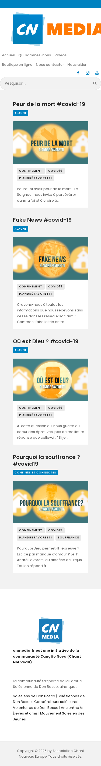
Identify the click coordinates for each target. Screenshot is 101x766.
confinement (31, 171)
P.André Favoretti (35, 178)
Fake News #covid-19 (42, 220)
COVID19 (55, 171)
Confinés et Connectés (35, 472)
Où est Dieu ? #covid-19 (45, 341)
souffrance (68, 537)
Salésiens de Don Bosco (34, 696)
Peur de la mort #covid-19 (49, 104)
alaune (21, 113)
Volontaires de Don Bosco (35, 707)
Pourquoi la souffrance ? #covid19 (46, 461)
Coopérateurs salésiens (55, 701)
